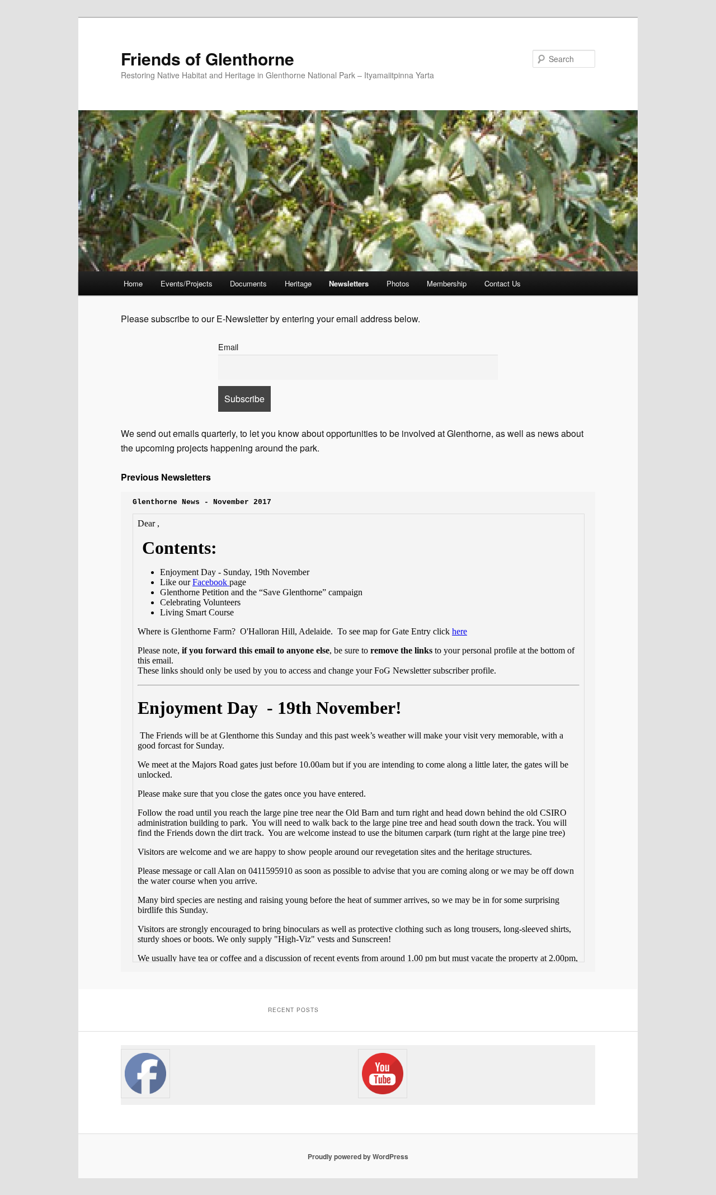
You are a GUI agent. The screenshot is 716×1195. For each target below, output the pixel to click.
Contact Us (502, 283)
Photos (398, 283)
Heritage (298, 283)
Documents (248, 283)
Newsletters (349, 283)
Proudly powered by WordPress (358, 1156)
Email (228, 346)
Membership (447, 283)
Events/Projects (187, 283)
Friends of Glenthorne (207, 58)
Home (133, 283)
